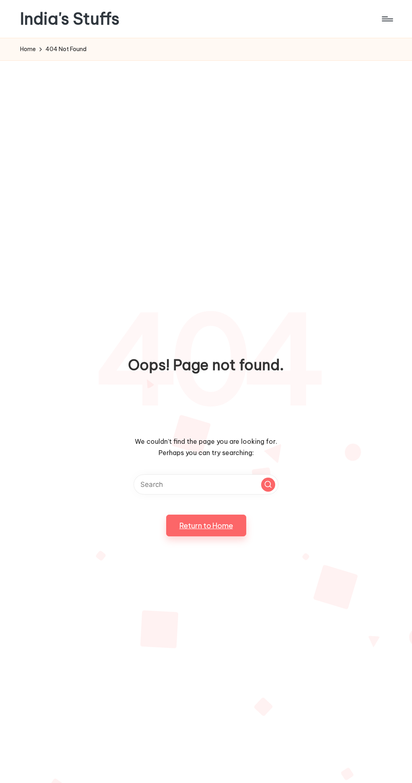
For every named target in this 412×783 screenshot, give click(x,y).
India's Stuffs (69, 19)
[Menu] (387, 19)
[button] (268, 485)
